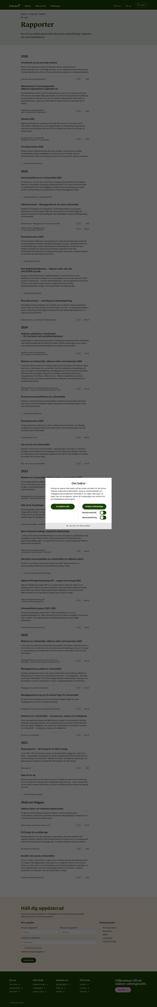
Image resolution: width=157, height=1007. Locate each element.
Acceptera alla (62, 506)
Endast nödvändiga (94, 506)
